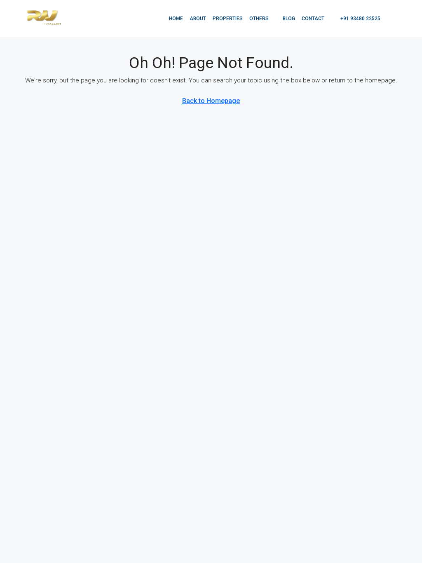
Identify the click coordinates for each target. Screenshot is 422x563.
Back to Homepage (211, 101)
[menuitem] (356, 19)
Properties (228, 18)
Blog (289, 18)
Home (176, 18)
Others (259, 18)
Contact (313, 18)
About (198, 18)
